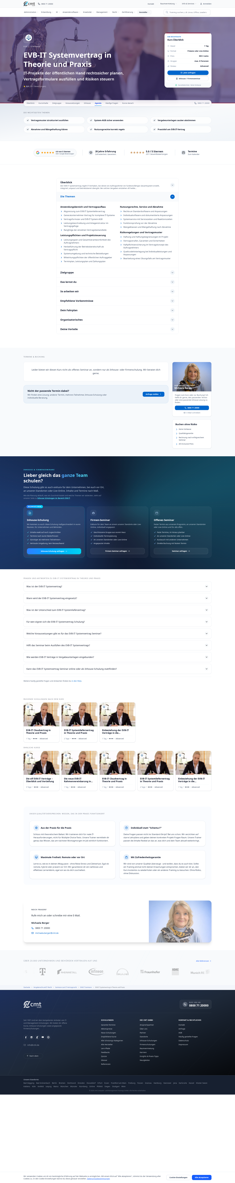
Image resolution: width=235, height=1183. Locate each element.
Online (92, 1086)
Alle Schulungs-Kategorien (112, 1040)
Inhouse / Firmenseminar (189, 78)
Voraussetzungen (72, 103)
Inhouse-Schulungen (148, 1040)
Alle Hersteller (107, 1044)
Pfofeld (100, 1086)
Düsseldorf (91, 1083)
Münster (73, 1086)
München (64, 1086)
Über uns (143, 1029)
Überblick (30, 103)
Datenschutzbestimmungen (98, 1178)
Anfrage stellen (152, 394)
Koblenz (27, 1086)
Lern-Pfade (105, 1048)
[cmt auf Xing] (37, 1037)
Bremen (62, 1083)
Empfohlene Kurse (108, 1036)
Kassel (191, 1083)
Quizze (104, 1056)
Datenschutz (184, 1040)
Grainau (148, 1083)
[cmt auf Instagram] (48, 1037)
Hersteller (143, 12)
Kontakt (151, 4)
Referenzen (106, 1064)
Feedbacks (105, 1052)
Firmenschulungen (147, 1044)
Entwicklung (46, 12)
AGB (180, 1033)
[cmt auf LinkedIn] (31, 1037)
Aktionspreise (106, 1029)
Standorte (144, 1036)
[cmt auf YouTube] (42, 1037)
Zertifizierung (127, 12)
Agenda (98, 103)
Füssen (140, 1083)
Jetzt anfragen (189, 73)
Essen (106, 1083)
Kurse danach (128, 103)
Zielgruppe (56, 103)
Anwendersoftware (70, 12)
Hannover (167, 1083)
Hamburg (157, 1083)
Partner (143, 1033)
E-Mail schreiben (193, 413)
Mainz (56, 1086)
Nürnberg (83, 1086)
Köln (34, 1086)
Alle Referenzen (202, 961)
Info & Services (188, 3)
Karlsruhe (183, 1083)
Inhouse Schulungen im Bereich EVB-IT (53, 498)
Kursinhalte (43, 103)
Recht (114, 12)
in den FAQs (77, 681)
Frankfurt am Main (118, 1083)
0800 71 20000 (193, 408)
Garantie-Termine (108, 1025)
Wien (123, 1086)
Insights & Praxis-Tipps (149, 1056)
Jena (175, 1083)
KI (57, 12)
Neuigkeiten (145, 1060)
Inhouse (87, 103)
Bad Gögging (29, 1083)
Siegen (107, 1086)
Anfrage (182, 1029)
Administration (30, 12)
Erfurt (100, 1083)
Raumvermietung (167, 3)
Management (101, 12)
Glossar (104, 1060)
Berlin (54, 1083)
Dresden (81, 1083)
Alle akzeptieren (202, 1177)
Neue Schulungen (108, 1033)
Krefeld (41, 1086)
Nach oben (33, 1056)
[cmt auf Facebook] (26, 1037)
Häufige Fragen (112, 103)
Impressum (183, 1044)
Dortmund (71, 1083)
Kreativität (87, 12)
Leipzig (49, 1086)
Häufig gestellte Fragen (188, 1036)
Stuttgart (115, 1086)
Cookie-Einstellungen (178, 1177)
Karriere (143, 1052)
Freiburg (131, 1083)
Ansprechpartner (147, 1025)
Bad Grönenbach (43, 1083)
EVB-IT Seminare (32, 46)
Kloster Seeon (201, 1083)
